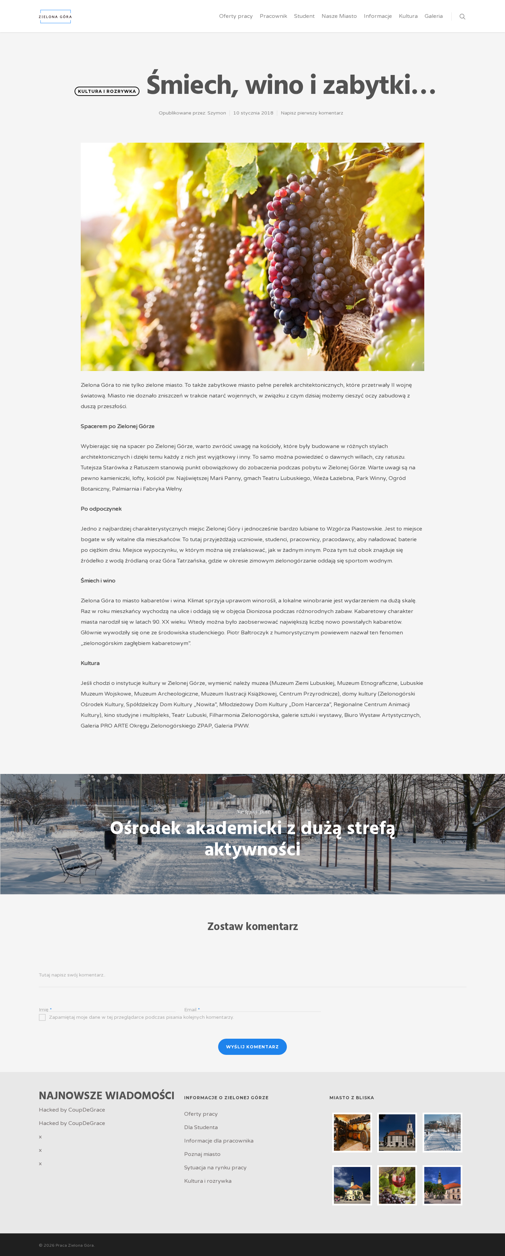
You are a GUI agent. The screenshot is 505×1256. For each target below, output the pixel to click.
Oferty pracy (236, 16)
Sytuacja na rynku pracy (215, 1167)
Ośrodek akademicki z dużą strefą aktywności (252, 834)
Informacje (378, 16)
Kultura (408, 16)
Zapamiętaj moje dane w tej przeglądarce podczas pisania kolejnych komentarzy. (141, 1017)
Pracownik (273, 16)
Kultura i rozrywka (107, 91)
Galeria (434, 16)
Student (304, 16)
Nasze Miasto (339, 16)
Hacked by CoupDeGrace (72, 1109)
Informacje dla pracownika (219, 1140)
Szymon (216, 113)
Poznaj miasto (202, 1154)
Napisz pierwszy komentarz (312, 113)
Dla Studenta (201, 1127)
